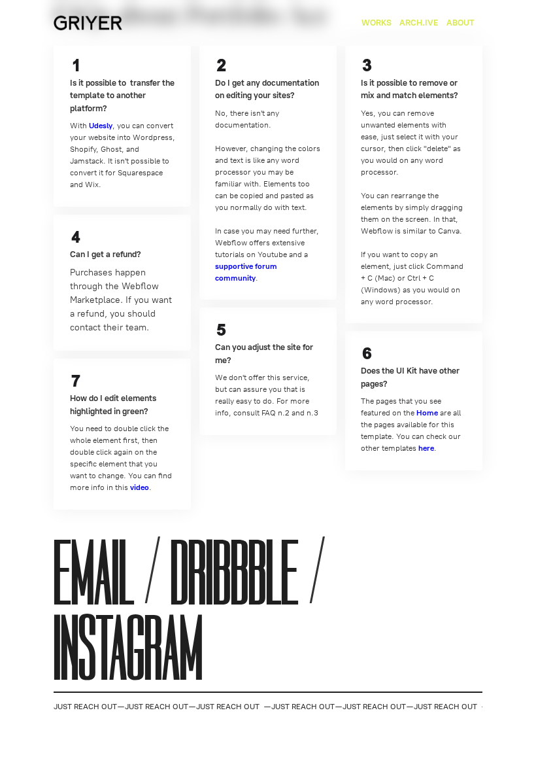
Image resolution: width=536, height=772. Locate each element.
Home (427, 412)
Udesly (100, 125)
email (94, 574)
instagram (128, 649)
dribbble (235, 574)
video (139, 487)
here (426, 448)
